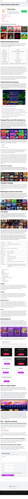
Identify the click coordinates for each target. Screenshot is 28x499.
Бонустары (3, 18)
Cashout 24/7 (6, 349)
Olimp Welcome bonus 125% (7, 377)
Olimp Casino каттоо (4, 14)
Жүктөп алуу (18, 58)
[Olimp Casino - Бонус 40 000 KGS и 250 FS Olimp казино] (1, 1)
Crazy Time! (21, 368)
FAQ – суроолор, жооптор (5, 21)
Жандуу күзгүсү (4, 17)
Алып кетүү (21, 354)
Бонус (5, 49)
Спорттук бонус (21, 349)
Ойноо (24, 11)
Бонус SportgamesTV (6, 368)
